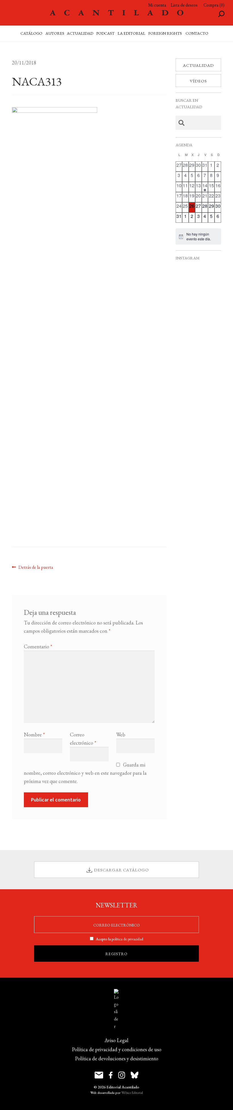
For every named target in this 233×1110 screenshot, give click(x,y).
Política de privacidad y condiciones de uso (116, 1049)
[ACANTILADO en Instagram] (121, 1075)
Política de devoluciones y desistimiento (116, 1058)
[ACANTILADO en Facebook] (111, 1075)
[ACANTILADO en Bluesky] (134, 1075)
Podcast (105, 33)
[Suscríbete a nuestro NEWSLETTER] (99, 1075)
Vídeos (198, 81)
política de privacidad (127, 939)
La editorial (131, 33)
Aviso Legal (116, 1040)
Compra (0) (213, 5)
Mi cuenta (157, 5)
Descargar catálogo (121, 869)
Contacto (197, 33)
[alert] (198, 236)
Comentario (38, 646)
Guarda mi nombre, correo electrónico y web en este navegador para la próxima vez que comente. (85, 772)
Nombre (34, 734)
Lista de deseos (184, 5)
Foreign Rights (165, 33)
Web (120, 734)
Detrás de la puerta (35, 567)
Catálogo (31, 33)
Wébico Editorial (132, 1092)
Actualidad (198, 65)
